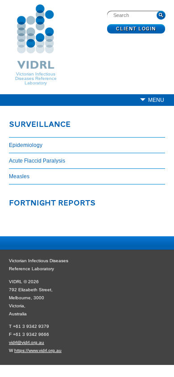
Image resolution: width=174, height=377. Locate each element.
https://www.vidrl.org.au (38, 350)
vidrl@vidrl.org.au (26, 342)
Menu (156, 100)
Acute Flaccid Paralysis (37, 161)
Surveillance (39, 125)
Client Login (136, 29)
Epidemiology (25, 145)
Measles (19, 176)
